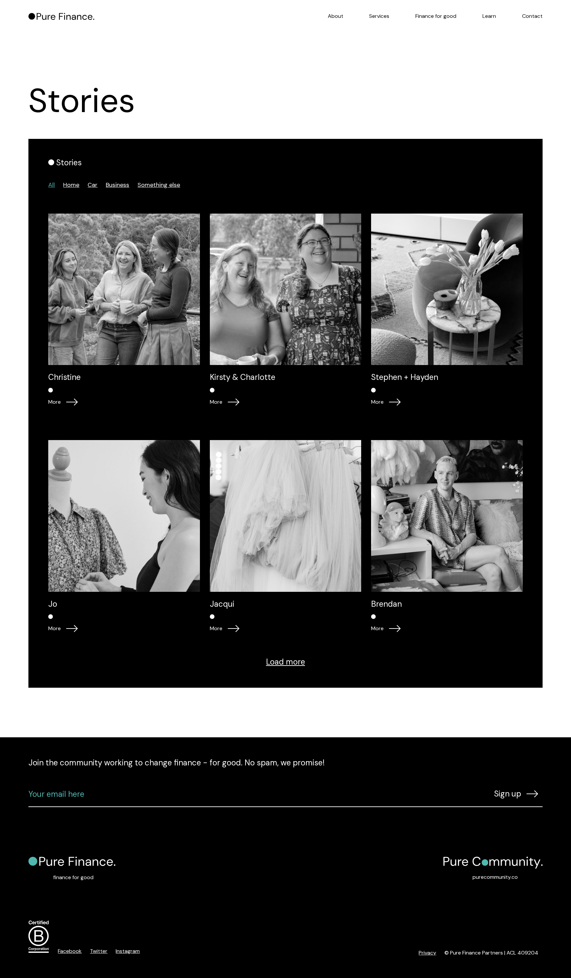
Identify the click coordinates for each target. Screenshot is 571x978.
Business (117, 185)
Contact (532, 16)
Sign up (507, 794)
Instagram (128, 951)
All (51, 185)
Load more (285, 662)
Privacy (427, 952)
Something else (158, 185)
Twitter (98, 951)
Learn (489, 16)
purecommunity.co (495, 877)
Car (92, 185)
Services (379, 16)
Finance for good (435, 16)
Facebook (70, 951)
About (335, 16)
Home (71, 185)
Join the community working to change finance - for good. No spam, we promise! (176, 762)
